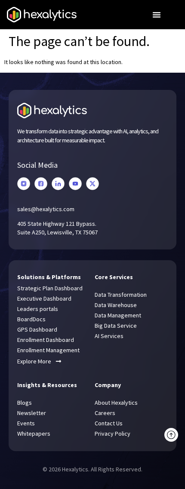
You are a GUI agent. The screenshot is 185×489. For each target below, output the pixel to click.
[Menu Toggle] (156, 14)
